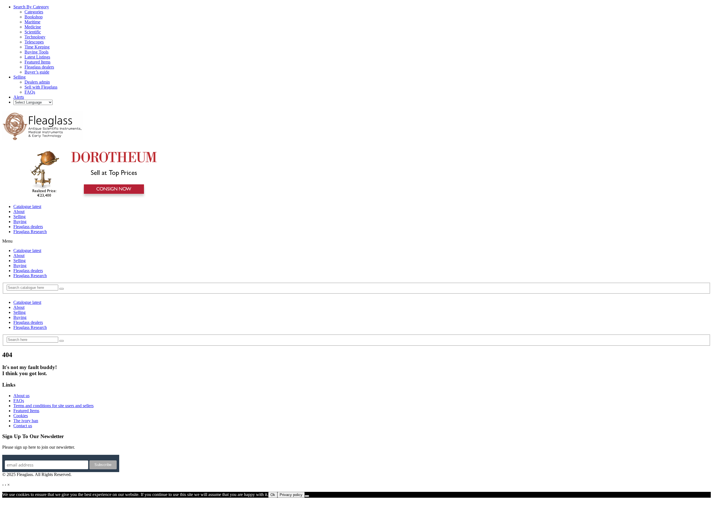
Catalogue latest (27, 206)
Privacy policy (291, 495)
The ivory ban (25, 420)
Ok (272, 495)
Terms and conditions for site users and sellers (53, 405)
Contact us (22, 425)
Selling (19, 216)
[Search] (61, 289)
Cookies (20, 415)
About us (21, 395)
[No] (307, 496)
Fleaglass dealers (28, 226)
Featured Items (26, 410)
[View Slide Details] (90, 197)
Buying (19, 221)
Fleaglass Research (30, 231)
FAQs (18, 400)
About (19, 211)
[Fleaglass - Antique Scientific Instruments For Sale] (42, 137)
